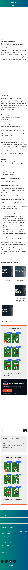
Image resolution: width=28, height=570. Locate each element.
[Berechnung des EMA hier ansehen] (10, 126)
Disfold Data (4, 519)
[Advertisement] (14, 21)
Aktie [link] (22, 59)
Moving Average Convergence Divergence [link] (14, 50)
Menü (14, 5)
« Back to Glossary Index (7, 48)
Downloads (3, 522)
